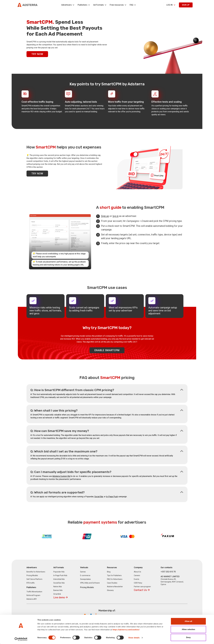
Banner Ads (58, 590)
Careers (137, 575)
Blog (108, 572)
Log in (169, 5)
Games (83, 572)
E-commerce (85, 575)
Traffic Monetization (34, 592)
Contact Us (140, 590)
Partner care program (142, 587)
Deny (188, 637)
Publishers (82, 5)
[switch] (76, 638)
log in (116, 216)
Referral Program (33, 595)
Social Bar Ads (59, 583)
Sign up (185, 5)
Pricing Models (32, 575)
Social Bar (98, 496)
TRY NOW (37, 54)
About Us (137, 572)
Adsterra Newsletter (115, 587)
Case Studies (112, 583)
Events (136, 579)
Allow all (188, 621)
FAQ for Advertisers (114, 579)
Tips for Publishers (114, 575)
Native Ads (57, 587)
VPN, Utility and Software (90, 583)
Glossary (110, 590)
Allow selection (188, 629)
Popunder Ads (59, 572)
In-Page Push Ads (60, 575)
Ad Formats (98, 5)
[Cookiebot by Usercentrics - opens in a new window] (21, 639)
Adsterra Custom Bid (61, 476)
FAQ (131, 5)
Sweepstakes (85, 579)
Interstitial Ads (59, 579)
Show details (134, 638)
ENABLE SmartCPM (107, 350)
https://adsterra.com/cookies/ (126, 630)
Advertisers (66, 5)
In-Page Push (112, 496)
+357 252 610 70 (168, 572)
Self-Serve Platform (34, 579)
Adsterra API (32, 599)
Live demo (59, 597)
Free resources (117, 5)
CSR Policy (138, 583)
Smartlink (57, 594)
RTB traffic (31, 583)
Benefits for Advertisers (36, 572)
